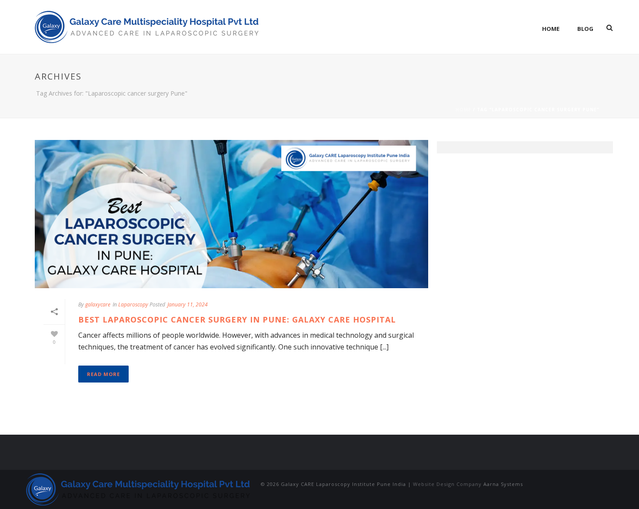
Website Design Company (447, 484)
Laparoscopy (133, 304)
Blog (585, 29)
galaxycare (97, 304)
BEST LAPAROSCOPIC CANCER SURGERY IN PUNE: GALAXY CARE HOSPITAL (237, 319)
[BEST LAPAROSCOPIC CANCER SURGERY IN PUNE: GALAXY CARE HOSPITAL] (231, 214)
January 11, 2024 (187, 304)
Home (550, 29)
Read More (103, 374)
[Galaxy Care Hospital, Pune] (139, 489)
